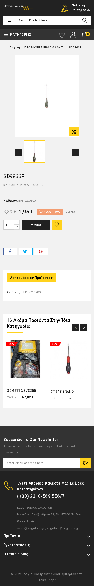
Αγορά (36, 224)
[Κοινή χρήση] (10, 251)
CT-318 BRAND (62, 391)
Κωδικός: (10, 200)
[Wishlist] (62, 35)
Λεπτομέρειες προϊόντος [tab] (31, 278)
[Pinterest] (41, 251)
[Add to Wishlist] (57, 225)
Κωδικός (13, 292)
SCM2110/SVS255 (21, 390)
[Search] (85, 20)
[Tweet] (25, 251)
